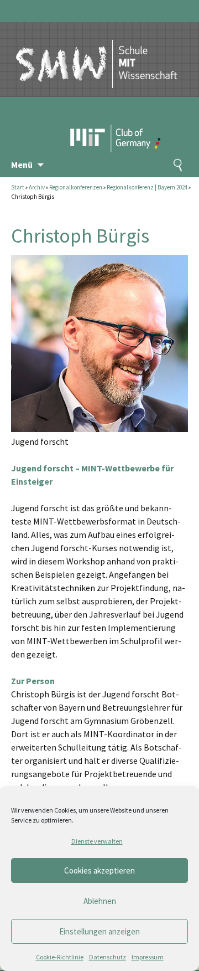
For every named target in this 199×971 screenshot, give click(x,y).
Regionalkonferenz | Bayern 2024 (147, 187)
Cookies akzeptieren (99, 870)
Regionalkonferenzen (75, 187)
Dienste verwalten (97, 841)
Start (17, 187)
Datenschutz (107, 957)
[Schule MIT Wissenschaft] (96, 54)
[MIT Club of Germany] (136, 119)
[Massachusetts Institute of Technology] (91, 119)
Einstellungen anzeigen (99, 931)
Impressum (148, 957)
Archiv (37, 187)
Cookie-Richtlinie (59, 957)
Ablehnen (99, 901)
